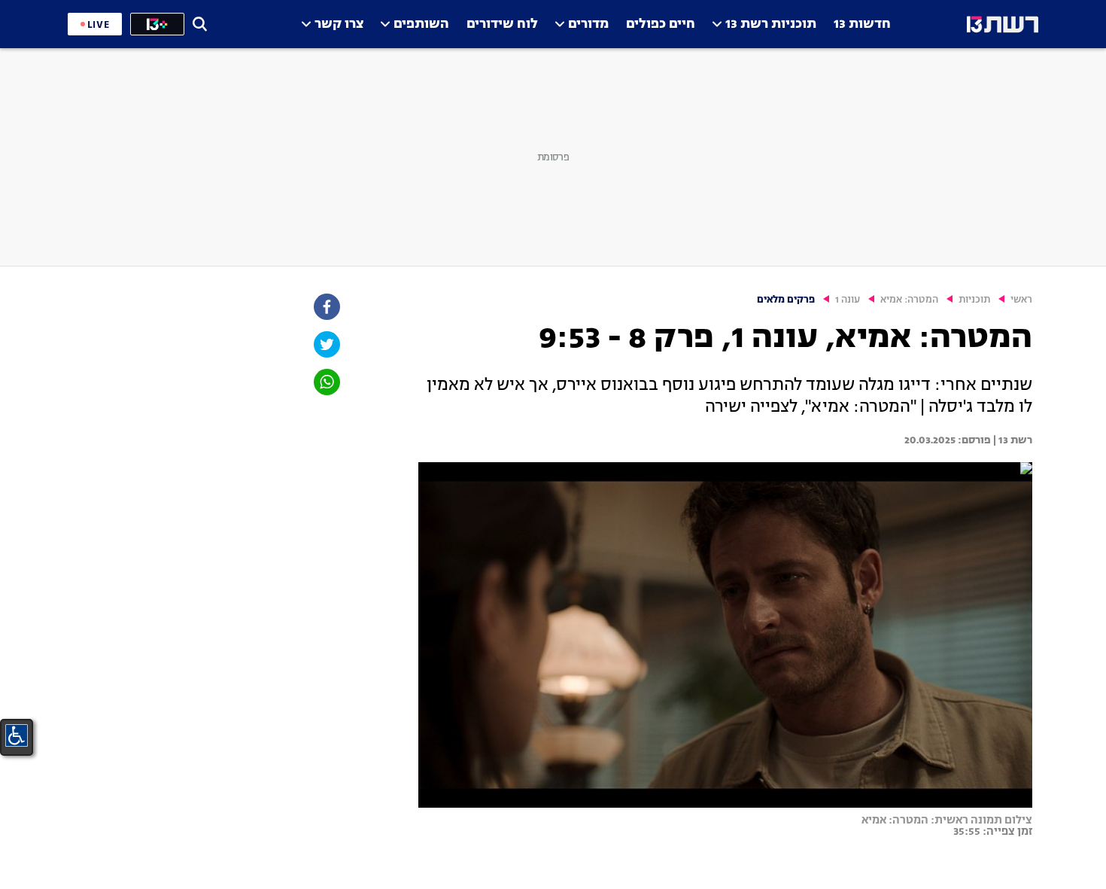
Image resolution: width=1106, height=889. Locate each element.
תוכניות (974, 300)
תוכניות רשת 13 (770, 24)
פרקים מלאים (786, 300)
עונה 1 (847, 300)
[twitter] (325, 344)
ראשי (1021, 300)
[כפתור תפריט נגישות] (16, 735)
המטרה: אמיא (909, 300)
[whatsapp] (325, 382)
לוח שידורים (502, 24)
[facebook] (325, 307)
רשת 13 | (1011, 440)
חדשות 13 (862, 24)
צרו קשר (338, 24)
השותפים (421, 24)
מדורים (588, 24)
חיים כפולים (660, 24)
